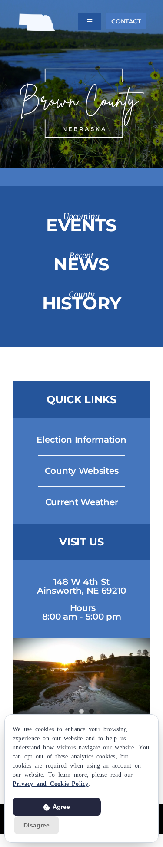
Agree (60, 806)
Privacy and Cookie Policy (51, 783)
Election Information (81, 439)
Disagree (36, 825)
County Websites (82, 471)
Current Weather (81, 502)
